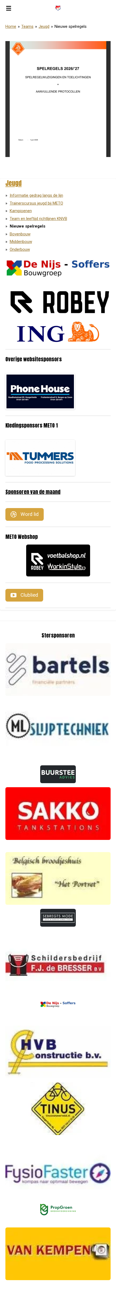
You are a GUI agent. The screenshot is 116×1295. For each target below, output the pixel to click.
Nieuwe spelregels (70, 26)
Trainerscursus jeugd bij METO (36, 203)
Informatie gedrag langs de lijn (36, 195)
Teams (27, 26)
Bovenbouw (20, 234)
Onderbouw (20, 249)
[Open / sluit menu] (9, 8)
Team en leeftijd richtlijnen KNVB (38, 218)
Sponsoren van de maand (32, 492)
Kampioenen (21, 210)
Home (10, 26)
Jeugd (44, 26)
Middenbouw (21, 241)
